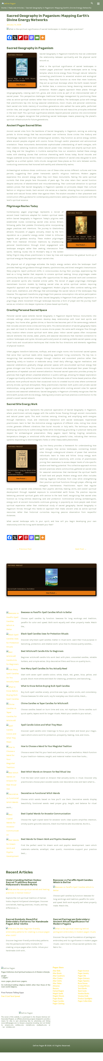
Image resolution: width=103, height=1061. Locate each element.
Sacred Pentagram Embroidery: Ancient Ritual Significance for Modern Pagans (71, 921)
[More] (42, 37)
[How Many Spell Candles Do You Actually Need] (12, 675)
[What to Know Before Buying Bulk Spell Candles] (12, 692)
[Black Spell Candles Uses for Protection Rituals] (12, 640)
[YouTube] (12, 1029)
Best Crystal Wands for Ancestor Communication (46, 813)
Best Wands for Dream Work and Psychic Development (48, 839)
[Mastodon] (31, 37)
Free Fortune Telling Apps (12, 992)
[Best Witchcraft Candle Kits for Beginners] (12, 657)
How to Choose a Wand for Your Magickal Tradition (46, 746)
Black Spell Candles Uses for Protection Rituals (44, 633)
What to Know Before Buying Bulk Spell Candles (45, 686)
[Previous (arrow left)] (4, 1059)
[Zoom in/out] (4, 1055)
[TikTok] (15, 1029)
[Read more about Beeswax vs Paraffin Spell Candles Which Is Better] (75, 889)
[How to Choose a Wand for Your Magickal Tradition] (12, 756)
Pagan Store (58, 967)
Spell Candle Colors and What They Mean (41, 724)
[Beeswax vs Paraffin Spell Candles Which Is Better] (12, 620)
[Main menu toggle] (98, 3)
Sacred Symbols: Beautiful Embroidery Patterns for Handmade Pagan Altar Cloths (27, 921)
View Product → (21, 85)
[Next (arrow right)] (13, 1059)
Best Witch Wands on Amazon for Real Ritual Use (46, 771)
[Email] (37, 37)
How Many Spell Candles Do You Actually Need (44, 668)
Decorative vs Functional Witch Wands (40, 793)
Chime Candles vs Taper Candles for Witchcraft (44, 703)
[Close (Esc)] (30, 1055)
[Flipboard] (20, 37)
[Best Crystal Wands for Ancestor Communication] (12, 824)
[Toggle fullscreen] (13, 1055)
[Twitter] (2, 1029)
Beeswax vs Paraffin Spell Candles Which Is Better (46, 612)
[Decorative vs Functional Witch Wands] (12, 797)
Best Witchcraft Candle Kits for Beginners (42, 651)
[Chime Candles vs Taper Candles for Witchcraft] (12, 712)
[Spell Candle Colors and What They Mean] (12, 733)
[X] (14, 37)
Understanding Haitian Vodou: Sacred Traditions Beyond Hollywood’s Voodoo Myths (23, 882)
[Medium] (8, 1029)
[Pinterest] (26, 37)
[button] (92, 3)
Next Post (80, 549)
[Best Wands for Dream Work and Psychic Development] (12, 847)
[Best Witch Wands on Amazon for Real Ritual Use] (12, 780)
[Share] (21, 1055)
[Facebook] (9, 37)
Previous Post (24, 549)
